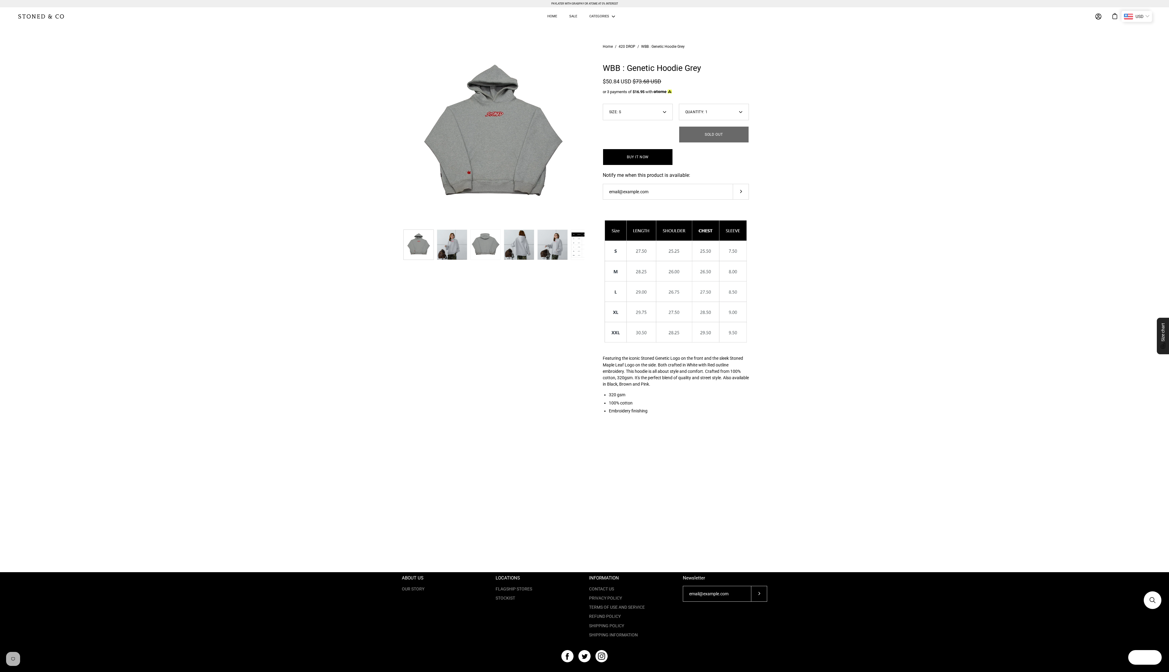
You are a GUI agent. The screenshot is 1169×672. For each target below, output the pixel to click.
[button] (1163, 336)
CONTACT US (601, 588)
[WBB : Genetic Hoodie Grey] (418, 244)
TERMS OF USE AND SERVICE (617, 607)
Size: (615, 112)
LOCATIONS (508, 578)
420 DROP (627, 46)
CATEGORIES (599, 16)
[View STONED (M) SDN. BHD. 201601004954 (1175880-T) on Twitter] (584, 656)
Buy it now (638, 157)
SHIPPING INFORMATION (613, 634)
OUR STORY (413, 588)
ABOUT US (412, 578)
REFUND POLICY (605, 616)
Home (608, 46)
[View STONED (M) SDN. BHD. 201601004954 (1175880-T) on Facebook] (567, 656)
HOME (552, 16)
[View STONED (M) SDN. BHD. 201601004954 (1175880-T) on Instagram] (601, 656)
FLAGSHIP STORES (514, 588)
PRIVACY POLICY (605, 598)
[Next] (584, 135)
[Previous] (402, 135)
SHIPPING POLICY (606, 625)
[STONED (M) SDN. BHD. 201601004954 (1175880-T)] (41, 16)
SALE (573, 16)
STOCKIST (505, 598)
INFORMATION (604, 578)
